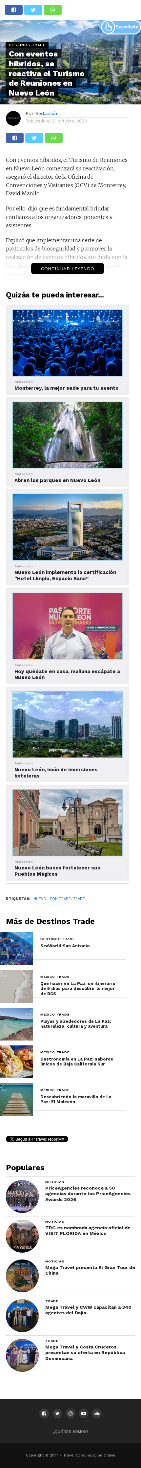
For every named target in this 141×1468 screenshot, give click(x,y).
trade (79, 899)
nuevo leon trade (52, 899)
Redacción (47, 113)
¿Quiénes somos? (71, 1432)
